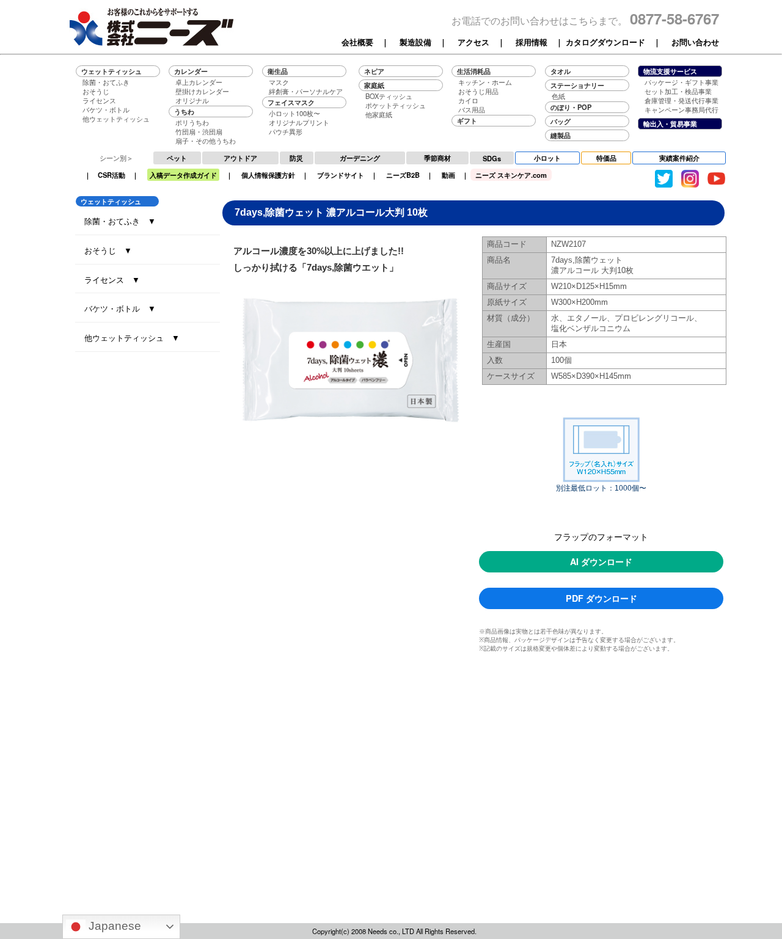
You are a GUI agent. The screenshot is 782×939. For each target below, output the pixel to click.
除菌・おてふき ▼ (120, 221)
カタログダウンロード (605, 42)
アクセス (473, 42)
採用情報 (531, 42)
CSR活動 (111, 175)
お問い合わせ (695, 42)
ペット (177, 158)
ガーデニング (360, 158)
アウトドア (240, 158)
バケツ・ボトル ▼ (120, 308)
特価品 (606, 158)
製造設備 (415, 42)
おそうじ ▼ (108, 250)
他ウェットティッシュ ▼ (132, 337)
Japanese (113, 925)
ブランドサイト (340, 175)
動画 (448, 175)
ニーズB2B (403, 175)
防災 (296, 158)
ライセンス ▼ (112, 279)
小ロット (547, 158)
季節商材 (437, 158)
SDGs (492, 158)
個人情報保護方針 (268, 175)
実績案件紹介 (679, 158)
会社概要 (357, 42)
